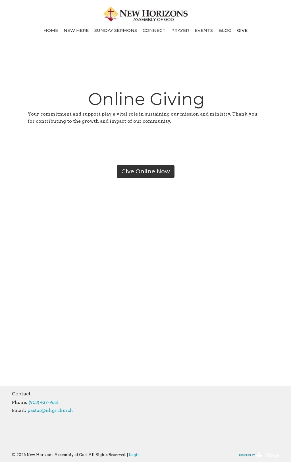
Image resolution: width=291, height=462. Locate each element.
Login (134, 455)
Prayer (180, 30)
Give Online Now (145, 171)
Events (204, 30)
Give (242, 30)
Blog (225, 30)
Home (50, 30)
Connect (154, 30)
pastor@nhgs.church (50, 410)
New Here (76, 30)
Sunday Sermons (115, 30)
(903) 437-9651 (44, 402)
